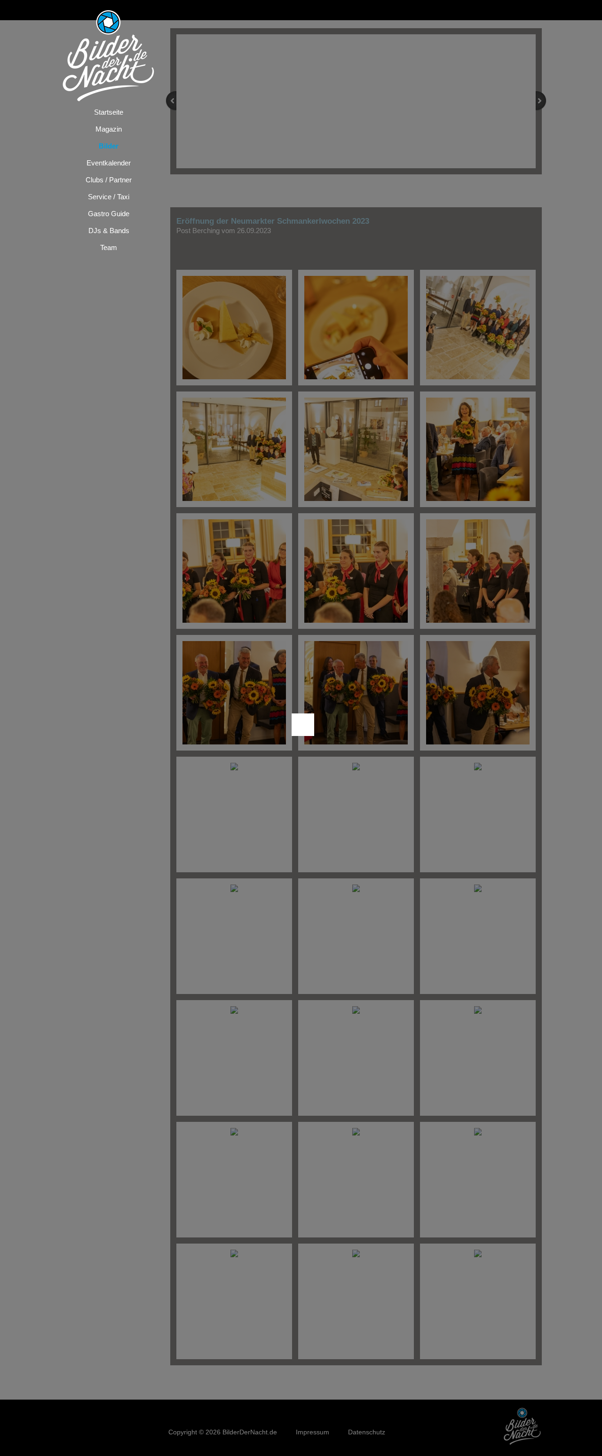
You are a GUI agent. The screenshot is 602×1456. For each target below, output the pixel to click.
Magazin (108, 129)
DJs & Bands (108, 231)
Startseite (108, 112)
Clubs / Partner (109, 180)
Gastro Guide (108, 214)
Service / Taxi (108, 197)
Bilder (109, 146)
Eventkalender (109, 163)
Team (108, 247)
